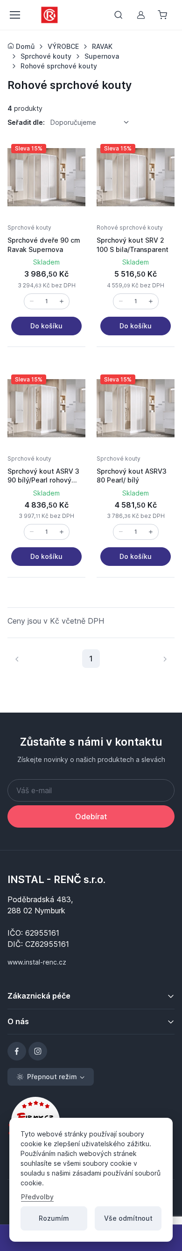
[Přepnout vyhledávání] (118, 15)
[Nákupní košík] (163, 15)
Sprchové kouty (29, 227)
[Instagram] (37, 1051)
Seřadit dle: (26, 122)
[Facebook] (16, 1051)
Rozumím (54, 1218)
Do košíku (46, 326)
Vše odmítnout (128, 1218)
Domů (24, 46)
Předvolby (37, 1197)
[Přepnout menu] (14, 15)
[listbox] (93, 122)
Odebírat (91, 816)
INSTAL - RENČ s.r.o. (56, 879)
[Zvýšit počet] (61, 301)
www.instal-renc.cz (36, 962)
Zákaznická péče (38, 995)
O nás (18, 1021)
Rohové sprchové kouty (130, 227)
